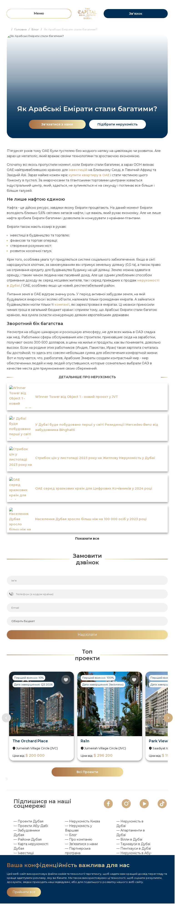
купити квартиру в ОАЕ (89, 175)
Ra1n (85, 741)
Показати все (87, 538)
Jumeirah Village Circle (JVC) (37, 748)
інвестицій (78, 170)
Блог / (38, 29)
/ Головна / (21, 29)
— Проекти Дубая (28, 821)
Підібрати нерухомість (118, 124)
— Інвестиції (24, 853)
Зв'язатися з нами (57, 124)
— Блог (71, 835)
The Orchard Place (30, 741)
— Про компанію (78, 839)
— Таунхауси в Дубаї (133, 844)
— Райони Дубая (28, 839)
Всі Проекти (87, 772)
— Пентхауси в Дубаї (133, 848)
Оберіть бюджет (23, 621)
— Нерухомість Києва (82, 821)
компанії (62, 305)
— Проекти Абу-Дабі (31, 826)
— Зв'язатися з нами (81, 844)
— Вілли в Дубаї (129, 839)
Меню (39, 13)
